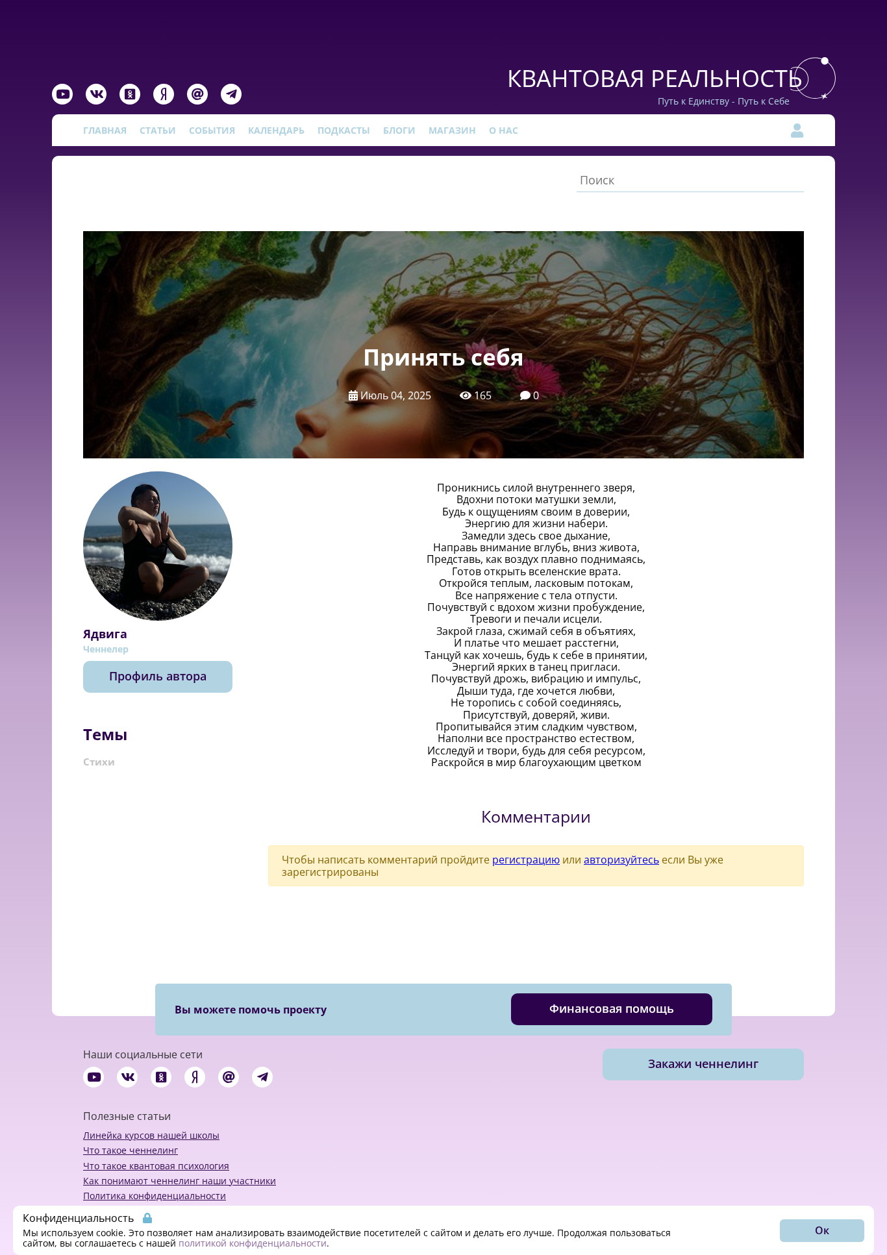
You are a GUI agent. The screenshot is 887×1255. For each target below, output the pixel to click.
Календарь (276, 130)
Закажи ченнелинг (703, 1063)
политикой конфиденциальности (253, 1243)
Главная (105, 130)
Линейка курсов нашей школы (151, 1135)
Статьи (158, 130)
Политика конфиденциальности (154, 1195)
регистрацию (526, 859)
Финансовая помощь (611, 1008)
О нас (503, 130)
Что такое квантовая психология (156, 1166)
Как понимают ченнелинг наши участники (179, 1180)
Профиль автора (157, 676)
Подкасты (344, 130)
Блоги (399, 130)
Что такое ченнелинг (130, 1150)
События (212, 130)
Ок (822, 1230)
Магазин (452, 130)
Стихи (99, 761)
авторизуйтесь (621, 859)
